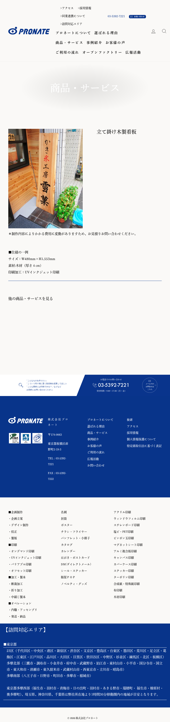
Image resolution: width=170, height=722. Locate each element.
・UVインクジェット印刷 (24, 557)
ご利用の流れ (67, 52)
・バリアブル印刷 (20, 564)
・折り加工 (15, 590)
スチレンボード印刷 (127, 525)
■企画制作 (15, 512)
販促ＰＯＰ (68, 577)
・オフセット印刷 (20, 570)
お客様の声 (115, 42)
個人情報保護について (141, 439)
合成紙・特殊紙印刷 (127, 583)
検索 (130, 419)
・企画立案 (15, 518)
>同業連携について (72, 16)
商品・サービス (69, 42)
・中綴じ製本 (17, 596)
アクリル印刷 (122, 512)
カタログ (67, 544)
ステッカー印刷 (124, 570)
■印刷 (12, 544)
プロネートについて (73, 32)
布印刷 (118, 590)
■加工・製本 (17, 577)
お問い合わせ (96, 465)
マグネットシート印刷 (128, 544)
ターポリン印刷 (124, 577)
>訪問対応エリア (71, 23)
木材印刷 (119, 596)
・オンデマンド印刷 (21, 551)
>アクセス (67, 8)
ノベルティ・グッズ (74, 583)
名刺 (64, 512)
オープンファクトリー (102, 52)
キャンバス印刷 (124, 557)
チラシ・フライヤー (74, 531)
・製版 (12, 538)
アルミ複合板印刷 (125, 551)
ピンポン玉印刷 (124, 538)
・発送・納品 (17, 616)
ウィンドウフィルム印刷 (130, 518)
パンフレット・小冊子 (75, 538)
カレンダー (68, 551)
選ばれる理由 (106, 32)
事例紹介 (94, 42)
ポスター (67, 525)
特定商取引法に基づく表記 (144, 445)
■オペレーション (20, 603)
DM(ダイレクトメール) (76, 564)
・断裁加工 (15, 583)
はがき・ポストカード (75, 557)
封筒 (64, 518)
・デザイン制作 (18, 525)
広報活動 (133, 52)
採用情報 (132, 432)
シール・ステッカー (74, 570)
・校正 (12, 531)
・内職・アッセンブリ (22, 609)
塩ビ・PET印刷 (124, 531)
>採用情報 (84, 8)
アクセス (132, 426)
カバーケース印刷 (125, 564)
